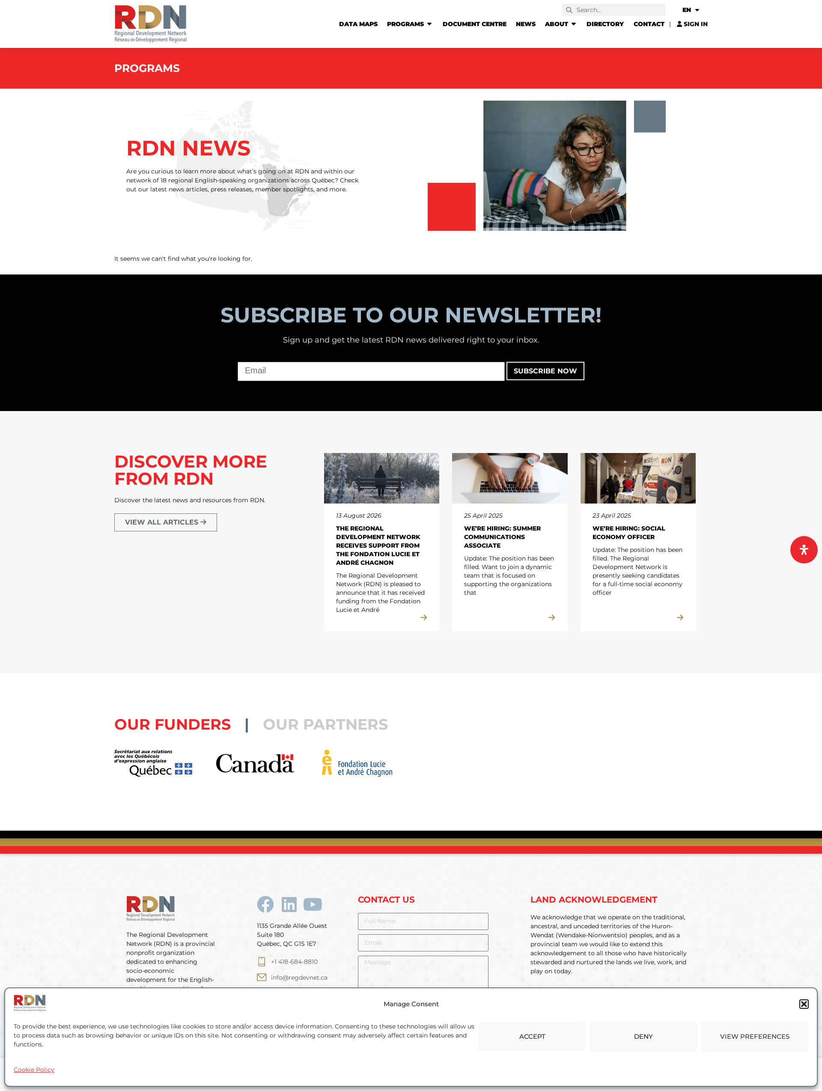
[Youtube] (312, 904)
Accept (532, 1036)
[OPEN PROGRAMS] (429, 24)
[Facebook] (265, 904)
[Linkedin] (289, 904)
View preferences (754, 1036)
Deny (643, 1036)
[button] (804, 1004)
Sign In (695, 24)
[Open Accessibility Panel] (804, 549)
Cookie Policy (34, 1069)
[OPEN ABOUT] (573, 24)
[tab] (188, 724)
